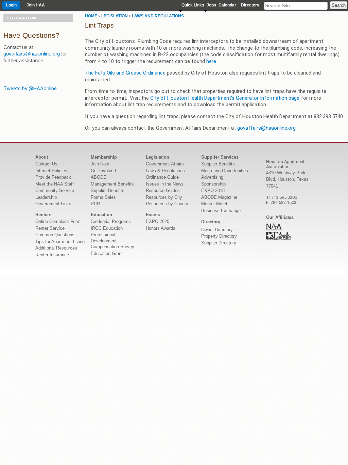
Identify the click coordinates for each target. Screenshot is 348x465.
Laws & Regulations (165, 170)
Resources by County (167, 203)
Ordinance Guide (162, 177)
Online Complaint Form (58, 221)
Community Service (54, 190)
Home (91, 16)
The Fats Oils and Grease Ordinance (125, 73)
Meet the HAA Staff (54, 184)
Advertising (212, 177)
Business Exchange (221, 210)
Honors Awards (160, 228)
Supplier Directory (218, 242)
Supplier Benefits (107, 190)
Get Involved (103, 170)
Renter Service (50, 228)
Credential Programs (111, 221)
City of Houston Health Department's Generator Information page (225, 98)
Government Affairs (165, 163)
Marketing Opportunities (224, 170)
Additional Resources (56, 248)
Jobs (211, 5)
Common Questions (54, 234)
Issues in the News (165, 184)
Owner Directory (217, 229)
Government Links (53, 203)
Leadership (46, 197)
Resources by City (164, 197)
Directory (250, 5)
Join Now (100, 163)
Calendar (227, 5)
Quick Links (192, 5)
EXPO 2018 (213, 190)
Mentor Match (214, 203)
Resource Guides (163, 190)
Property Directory (219, 236)
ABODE (98, 177)
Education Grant (107, 253)
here (211, 61)
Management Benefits (112, 184)
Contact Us (46, 163)
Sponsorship (213, 184)
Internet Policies (51, 170)
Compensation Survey (112, 246)
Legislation (114, 16)
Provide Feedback (53, 177)
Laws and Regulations (158, 16)
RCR (95, 203)
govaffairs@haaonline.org (31, 54)
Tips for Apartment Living (60, 241)
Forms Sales (103, 197)
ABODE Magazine (219, 197)
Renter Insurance (52, 254)
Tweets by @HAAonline (30, 88)
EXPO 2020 (157, 221)
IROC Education (107, 228)
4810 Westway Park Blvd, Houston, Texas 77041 (287, 179)
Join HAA (36, 5)
